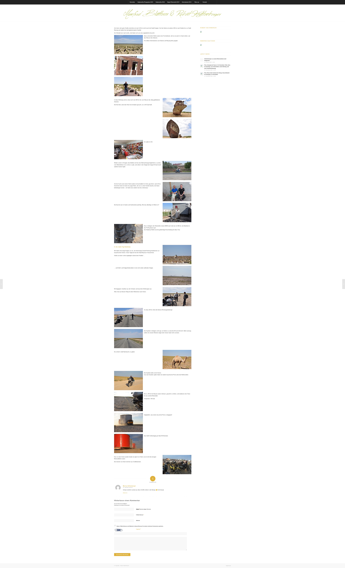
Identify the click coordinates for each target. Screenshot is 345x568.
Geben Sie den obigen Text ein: (143, 509)
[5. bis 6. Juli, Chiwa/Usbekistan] (1, 284)
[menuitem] (132, 2)
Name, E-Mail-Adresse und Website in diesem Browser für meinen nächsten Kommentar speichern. (140, 526)
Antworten (125, 492)
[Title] (173, 13)
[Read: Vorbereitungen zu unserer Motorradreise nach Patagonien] (201, 59)
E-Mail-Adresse (140, 514)
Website (138, 520)
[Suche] (213, 2)
